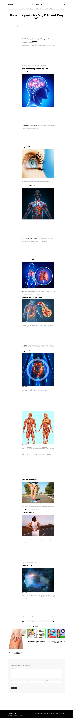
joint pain (25, 509)
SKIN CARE (32, 8)
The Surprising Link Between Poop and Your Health (36, 642)
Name (12, 680)
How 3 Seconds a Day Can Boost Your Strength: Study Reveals (56, 642)
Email (30, 680)
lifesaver (32, 539)
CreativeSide (36, 5)
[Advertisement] (38, 29)
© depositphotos (24, 107)
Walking (23, 291)
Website (47, 680)
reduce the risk (38, 389)
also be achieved (44, 447)
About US (37, 713)
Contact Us (55, 713)
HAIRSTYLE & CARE (39, 8)
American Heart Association (32, 238)
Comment (12, 668)
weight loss (29, 447)
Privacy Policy (62, 713)
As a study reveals (25, 125)
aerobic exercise (34, 125)
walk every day (34, 41)
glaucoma (33, 182)
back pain (43, 539)
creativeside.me (14, 655)
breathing (50, 292)
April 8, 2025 (20, 655)
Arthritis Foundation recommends (29, 507)
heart (47, 239)
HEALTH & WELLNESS (25, 8)
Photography (52, 8)
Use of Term (43, 713)
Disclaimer (49, 713)
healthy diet (45, 39)
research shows (26, 345)
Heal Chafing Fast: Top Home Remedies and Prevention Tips (17, 653)
